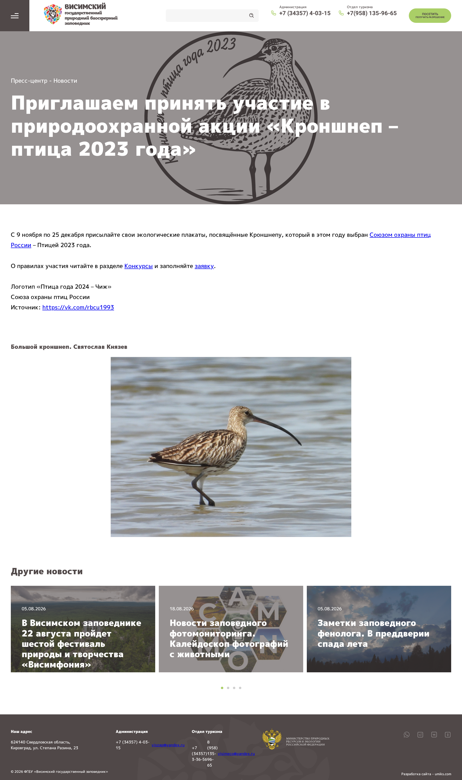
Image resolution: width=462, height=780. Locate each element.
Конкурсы (138, 266)
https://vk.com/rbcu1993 (78, 307)
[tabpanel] (83, 629)
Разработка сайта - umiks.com (426, 774)
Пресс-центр (29, 80)
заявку (204, 266)
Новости (65, 80)
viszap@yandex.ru (168, 745)
